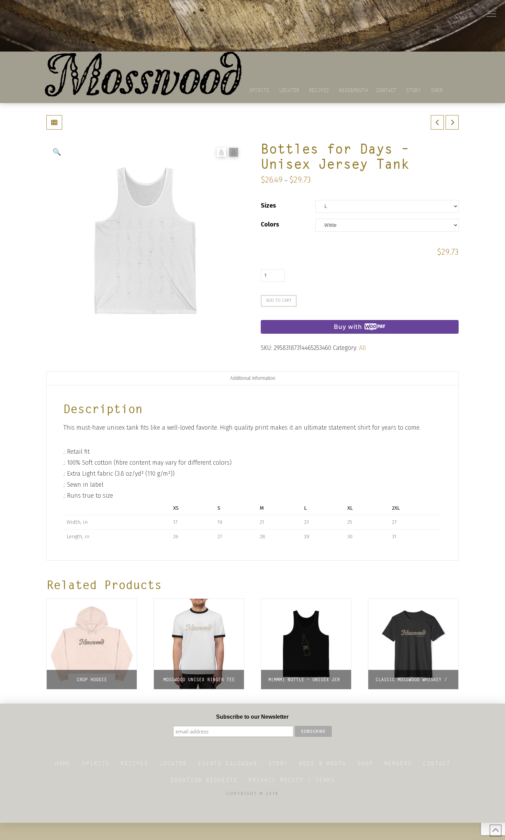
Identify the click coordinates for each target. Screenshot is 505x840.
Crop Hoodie (92, 679)
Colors (270, 224)
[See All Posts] (54, 122)
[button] (491, 13)
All (362, 348)
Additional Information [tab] (252, 378)
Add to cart (279, 300)
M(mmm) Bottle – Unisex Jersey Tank (315, 679)
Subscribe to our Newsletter (252, 717)
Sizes (268, 205)
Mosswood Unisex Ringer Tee (199, 679)
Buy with (348, 326)
